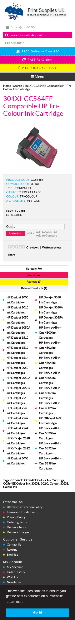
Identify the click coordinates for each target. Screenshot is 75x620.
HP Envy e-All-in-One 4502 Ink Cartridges (50, 347)
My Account (15, 567)
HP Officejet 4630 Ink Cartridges (50, 420)
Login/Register (14, 42)
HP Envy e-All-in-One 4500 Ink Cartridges (50, 332)
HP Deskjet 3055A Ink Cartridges (51, 320)
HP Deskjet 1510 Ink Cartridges (17, 340)
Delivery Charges (18, 532)
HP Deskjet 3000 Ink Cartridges (17, 461)
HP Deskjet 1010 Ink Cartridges (17, 310)
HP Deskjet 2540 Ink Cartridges (17, 410)
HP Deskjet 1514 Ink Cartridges (17, 360)
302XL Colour (50, 483)
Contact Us (14, 544)
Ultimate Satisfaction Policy (24, 507)
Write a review (51, 247)
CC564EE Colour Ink (16, 483)
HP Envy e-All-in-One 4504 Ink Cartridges (50, 362)
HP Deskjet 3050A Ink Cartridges (51, 310)
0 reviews (32, 247)
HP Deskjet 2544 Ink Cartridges (17, 430)
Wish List (13, 577)
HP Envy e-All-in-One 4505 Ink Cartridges (50, 378)
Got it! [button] (37, 612)
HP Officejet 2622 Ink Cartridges (18, 451)
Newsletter (14, 582)
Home (7, 85)
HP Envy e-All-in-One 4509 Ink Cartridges (50, 408)
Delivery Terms (16, 527)
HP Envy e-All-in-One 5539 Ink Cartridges (50, 463)
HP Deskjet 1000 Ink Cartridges (17, 300)
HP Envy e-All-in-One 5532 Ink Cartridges (50, 448)
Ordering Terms (17, 522)
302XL (35, 483)
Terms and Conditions (21, 512)
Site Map (12, 554)
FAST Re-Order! (39, 59)
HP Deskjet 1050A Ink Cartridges (18, 330)
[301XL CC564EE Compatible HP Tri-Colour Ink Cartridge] (37, 170)
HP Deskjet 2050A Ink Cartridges (18, 380)
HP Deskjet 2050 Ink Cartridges (17, 370)
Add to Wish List (46, 232)
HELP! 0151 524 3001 (38, 67)
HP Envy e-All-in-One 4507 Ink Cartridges (50, 393)
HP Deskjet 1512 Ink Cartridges (17, 350)
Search (17, 85)
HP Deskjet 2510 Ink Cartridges (17, 400)
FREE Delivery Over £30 (39, 51)
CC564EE (16, 480)
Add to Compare (46, 235)
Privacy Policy (16, 517)
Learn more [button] (15, 601)
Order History (16, 572)
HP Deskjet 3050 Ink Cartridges (50, 300)
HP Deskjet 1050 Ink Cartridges (17, 320)
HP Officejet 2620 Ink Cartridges (18, 441)
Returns (12, 549)
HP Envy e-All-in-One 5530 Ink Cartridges (50, 433)
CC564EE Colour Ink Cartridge (44, 480)
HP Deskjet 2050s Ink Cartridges (18, 390)
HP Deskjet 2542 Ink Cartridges (17, 420)
